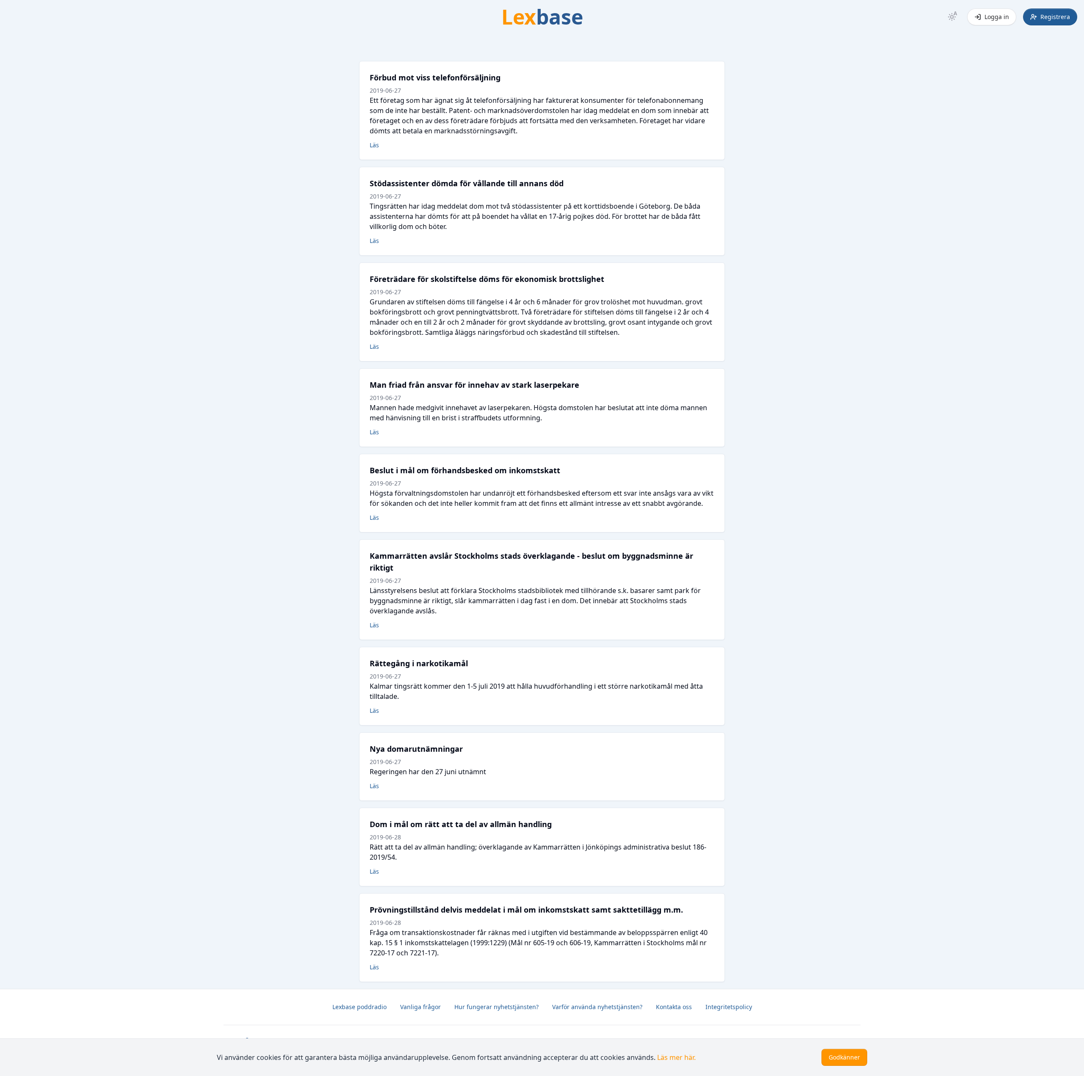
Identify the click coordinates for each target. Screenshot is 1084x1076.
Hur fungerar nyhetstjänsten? (496, 1007)
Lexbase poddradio (359, 1007)
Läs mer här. (676, 1057)
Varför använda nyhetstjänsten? (597, 1007)
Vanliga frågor (420, 1007)
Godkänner (844, 1057)
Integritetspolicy (728, 1007)
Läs (374, 145)
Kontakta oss (674, 1007)
